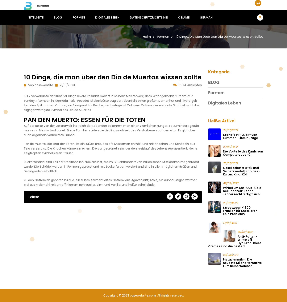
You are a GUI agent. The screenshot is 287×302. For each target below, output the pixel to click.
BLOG (58, 17)
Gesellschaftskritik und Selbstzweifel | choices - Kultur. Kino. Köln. (241, 171)
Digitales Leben (107, 17)
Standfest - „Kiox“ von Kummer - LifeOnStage (240, 136)
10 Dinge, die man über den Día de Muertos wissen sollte (219, 36)
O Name (184, 17)
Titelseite (35, 17)
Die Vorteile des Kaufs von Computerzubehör (243, 153)
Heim (147, 36)
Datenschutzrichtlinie (149, 17)
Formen (78, 17)
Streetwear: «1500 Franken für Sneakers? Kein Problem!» (240, 211)
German (206, 17)
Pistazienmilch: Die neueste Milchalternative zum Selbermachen (242, 262)
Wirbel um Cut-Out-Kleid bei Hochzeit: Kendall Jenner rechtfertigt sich (242, 191)
